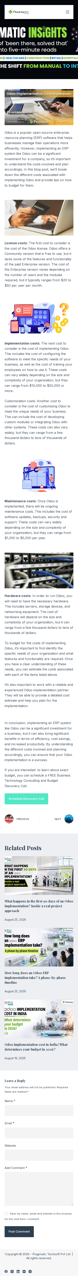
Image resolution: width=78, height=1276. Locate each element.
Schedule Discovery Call (26, 799)
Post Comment (19, 1231)
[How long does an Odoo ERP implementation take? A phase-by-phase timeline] (39, 947)
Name (10, 1101)
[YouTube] (24, 1271)
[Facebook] (6, 1271)
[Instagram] (30, 1271)
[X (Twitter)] (12, 1271)
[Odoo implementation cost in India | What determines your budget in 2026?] (39, 1019)
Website (10, 1145)
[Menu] (67, 12)
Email (9, 1123)
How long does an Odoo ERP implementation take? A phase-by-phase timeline (35, 978)
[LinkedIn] (18, 1271)
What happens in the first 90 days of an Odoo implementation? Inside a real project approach (39, 906)
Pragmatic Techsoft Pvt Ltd (51, 1254)
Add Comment (16, 1168)
